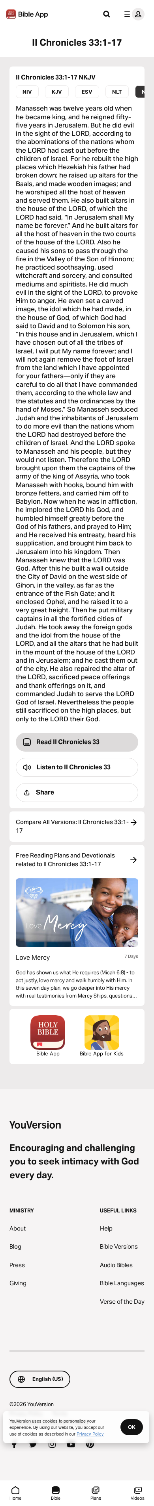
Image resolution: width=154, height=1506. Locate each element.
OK (131, 1427)
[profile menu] (133, 14)
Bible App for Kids (102, 1053)
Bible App (48, 1053)
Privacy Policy (90, 1433)
